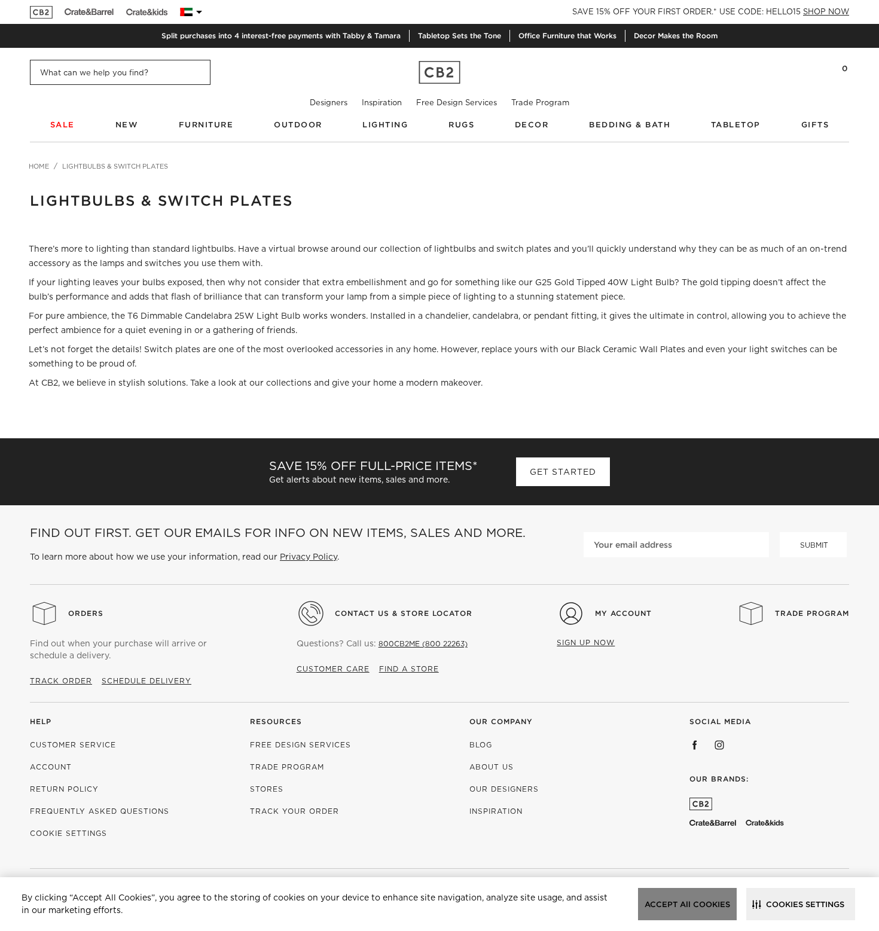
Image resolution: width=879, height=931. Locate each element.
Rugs (461, 125)
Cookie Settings (68, 833)
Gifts (815, 125)
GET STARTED (563, 472)
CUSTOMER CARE (333, 668)
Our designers (504, 789)
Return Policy (64, 789)
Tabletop (736, 125)
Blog (480, 744)
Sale (62, 125)
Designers (328, 102)
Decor (532, 125)
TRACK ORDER (61, 680)
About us (491, 766)
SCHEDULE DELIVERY (146, 680)
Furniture (206, 125)
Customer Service (73, 744)
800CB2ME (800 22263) (423, 643)
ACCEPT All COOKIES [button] (687, 904)
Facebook (694, 745)
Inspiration (382, 102)
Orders (85, 613)
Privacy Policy (308, 556)
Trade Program (540, 102)
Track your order (294, 811)
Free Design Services (456, 102)
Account (51, 766)
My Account (623, 613)
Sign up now (586, 642)
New (127, 125)
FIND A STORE (409, 668)
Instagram (719, 745)
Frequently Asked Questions (99, 811)
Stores (266, 789)
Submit (814, 545)
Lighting (385, 125)
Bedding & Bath (629, 125)
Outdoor (298, 125)
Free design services (300, 744)
